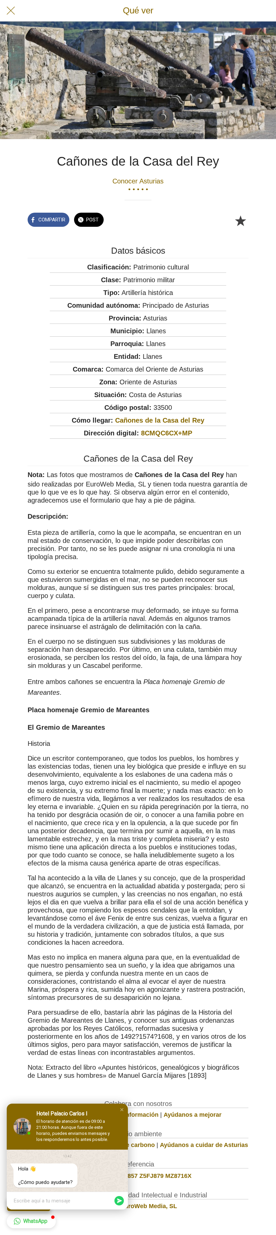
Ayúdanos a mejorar (192, 1114)
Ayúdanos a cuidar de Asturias (204, 1145)
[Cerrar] (11, 11)
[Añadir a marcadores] (240, 220)
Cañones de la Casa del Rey (159, 420)
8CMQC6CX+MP (166, 433)
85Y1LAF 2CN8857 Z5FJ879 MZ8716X (138, 1176)
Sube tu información (129, 1114)
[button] (121, 1109)
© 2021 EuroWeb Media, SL (138, 1206)
